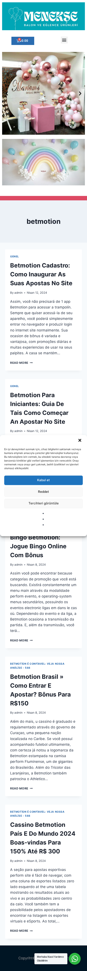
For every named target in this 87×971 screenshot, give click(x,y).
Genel (14, 256)
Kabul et (43, 480)
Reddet (43, 492)
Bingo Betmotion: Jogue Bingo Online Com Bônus (38, 546)
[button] (80, 440)
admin (18, 292)
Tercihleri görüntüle (44, 503)
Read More (21, 362)
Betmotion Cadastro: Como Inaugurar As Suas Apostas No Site (41, 274)
